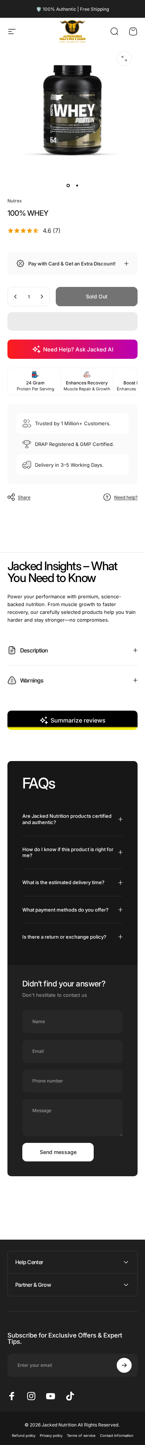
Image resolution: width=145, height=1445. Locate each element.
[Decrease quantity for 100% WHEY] (15, 296)
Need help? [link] (126, 497)
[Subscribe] (124, 1365)
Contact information (116, 1436)
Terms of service (81, 1436)
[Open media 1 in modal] (124, 58)
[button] (72, 321)
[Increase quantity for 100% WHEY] (41, 296)
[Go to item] (68, 185)
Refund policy (23, 1436)
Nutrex (14, 201)
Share (24, 497)
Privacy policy (51, 1436)
